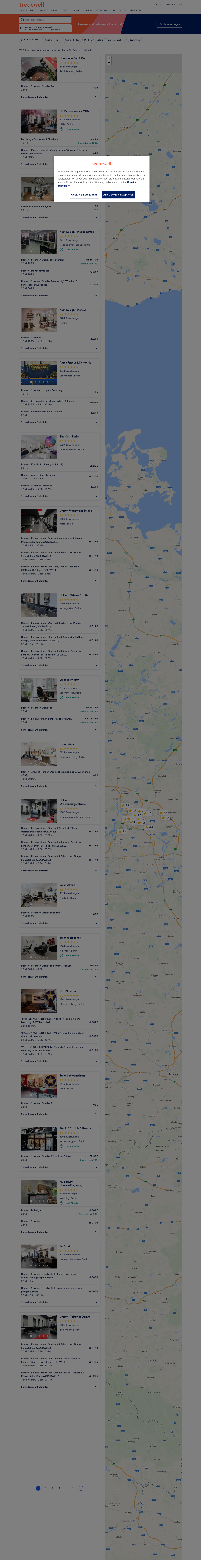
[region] (101, 179)
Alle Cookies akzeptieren (118, 194)
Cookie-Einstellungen (84, 194)
